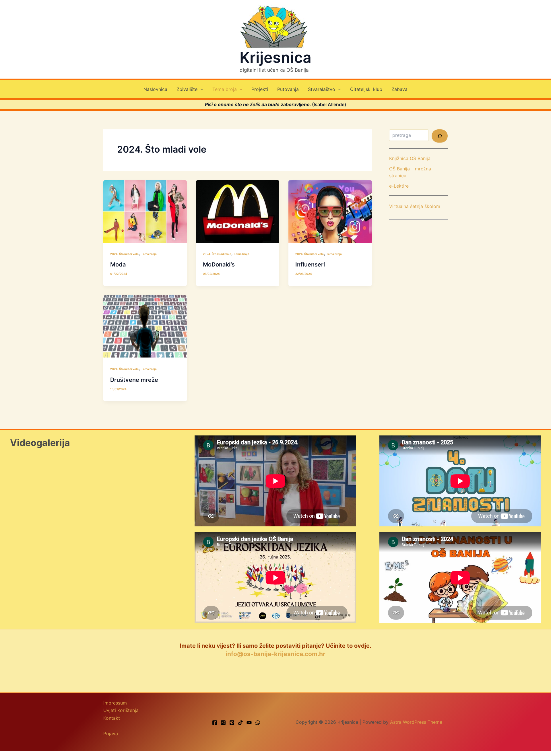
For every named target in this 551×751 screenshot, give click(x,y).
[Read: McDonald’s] (238, 211)
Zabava (399, 89)
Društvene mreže (134, 379)
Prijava (110, 733)
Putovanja (288, 89)
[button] (200, 89)
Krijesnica (275, 57)
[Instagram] (223, 722)
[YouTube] (249, 722)
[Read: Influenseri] (330, 211)
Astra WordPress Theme (416, 722)
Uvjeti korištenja (121, 710)
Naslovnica (155, 89)
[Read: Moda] (145, 211)
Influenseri (310, 264)
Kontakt (111, 718)
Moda (118, 264)
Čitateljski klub (366, 89)
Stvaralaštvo (321, 89)
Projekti (259, 89)
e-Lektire (399, 186)
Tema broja (224, 89)
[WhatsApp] (257, 722)
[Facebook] (214, 722)
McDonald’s (219, 264)
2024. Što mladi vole (124, 254)
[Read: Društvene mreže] (145, 326)
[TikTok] (240, 722)
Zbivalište (186, 89)
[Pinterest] (231, 722)
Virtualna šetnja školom (414, 206)
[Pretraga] (440, 136)
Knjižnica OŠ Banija (409, 158)
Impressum (115, 703)
